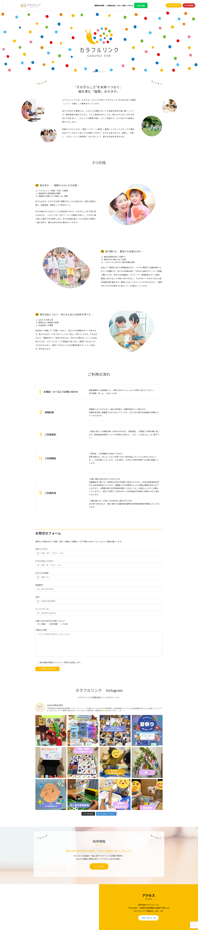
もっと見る (99, 866)
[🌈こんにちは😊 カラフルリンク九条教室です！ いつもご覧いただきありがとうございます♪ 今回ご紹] (82, 762)
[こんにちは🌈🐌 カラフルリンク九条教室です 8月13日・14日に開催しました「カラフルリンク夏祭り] (115, 730)
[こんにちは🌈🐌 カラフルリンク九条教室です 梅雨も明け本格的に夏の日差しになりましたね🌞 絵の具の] (115, 762)
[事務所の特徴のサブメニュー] (104, 5)
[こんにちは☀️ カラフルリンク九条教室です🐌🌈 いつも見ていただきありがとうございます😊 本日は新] (50, 762)
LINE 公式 (141, 5)
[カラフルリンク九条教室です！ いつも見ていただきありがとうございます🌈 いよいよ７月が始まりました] (147, 762)
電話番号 (39, 585)
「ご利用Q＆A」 (143, 434)
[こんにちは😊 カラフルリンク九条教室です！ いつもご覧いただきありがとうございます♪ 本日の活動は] (115, 794)
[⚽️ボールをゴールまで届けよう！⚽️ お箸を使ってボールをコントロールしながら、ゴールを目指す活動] (82, 794)
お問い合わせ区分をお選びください (50, 621)
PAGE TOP (191, 900)
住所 (37, 597)
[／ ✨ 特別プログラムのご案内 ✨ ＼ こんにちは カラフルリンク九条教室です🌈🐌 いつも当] (147, 730)
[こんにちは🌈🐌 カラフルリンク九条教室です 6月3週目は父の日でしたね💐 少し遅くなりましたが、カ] (50, 794)
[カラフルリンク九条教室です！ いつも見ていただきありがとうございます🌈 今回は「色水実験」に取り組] (147, 794)
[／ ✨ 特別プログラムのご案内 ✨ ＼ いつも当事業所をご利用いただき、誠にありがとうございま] (82, 730)
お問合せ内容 (41, 630)
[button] (174, 5)
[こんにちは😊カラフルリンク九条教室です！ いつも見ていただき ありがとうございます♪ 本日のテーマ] (50, 730)
